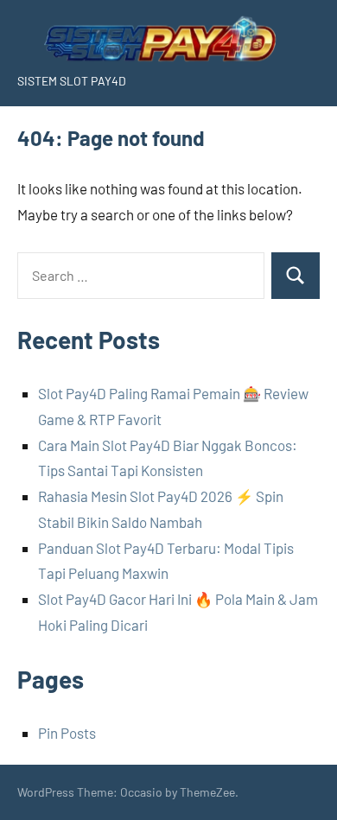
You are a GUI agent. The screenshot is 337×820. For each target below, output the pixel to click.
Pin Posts (67, 732)
